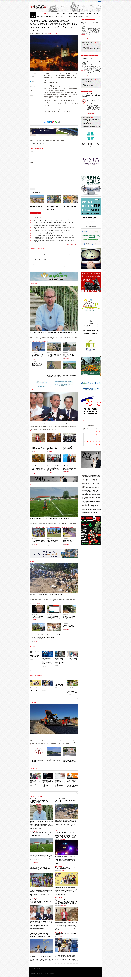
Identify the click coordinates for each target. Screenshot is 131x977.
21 (90, 441)
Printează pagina (34, 86)
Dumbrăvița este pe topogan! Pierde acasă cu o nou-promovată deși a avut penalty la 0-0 (53, 222)
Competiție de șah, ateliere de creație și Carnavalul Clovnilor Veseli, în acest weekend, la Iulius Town (72, 690)
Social (32, 561)
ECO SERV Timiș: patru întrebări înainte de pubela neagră (68, 626)
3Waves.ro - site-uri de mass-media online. (42, 974)
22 (93, 441)
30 (96, 444)
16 (96, 437)
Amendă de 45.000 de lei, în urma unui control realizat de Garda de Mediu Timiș (51, 219)
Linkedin (33, 81)
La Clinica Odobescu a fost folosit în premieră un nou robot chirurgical (72, 660)
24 (99, 441)
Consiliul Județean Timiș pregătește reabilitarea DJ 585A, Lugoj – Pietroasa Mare (69, 374)
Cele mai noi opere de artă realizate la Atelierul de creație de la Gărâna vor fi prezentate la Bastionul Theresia (60, 683)
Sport (58, 13)
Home (38, 13)
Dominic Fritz (35, 341)
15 (93, 437)
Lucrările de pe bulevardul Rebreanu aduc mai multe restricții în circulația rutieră (68, 355)
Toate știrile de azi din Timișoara (71, 244)
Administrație (45, 13)
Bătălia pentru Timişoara (87, 44)
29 (93, 444)
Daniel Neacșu (39, 520)
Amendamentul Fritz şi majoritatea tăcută (43, 233)
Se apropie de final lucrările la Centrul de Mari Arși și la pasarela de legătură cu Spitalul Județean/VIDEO (60, 661)
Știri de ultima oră (35, 796)
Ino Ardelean (35, 473)
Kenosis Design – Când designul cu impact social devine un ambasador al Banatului (90, 95)
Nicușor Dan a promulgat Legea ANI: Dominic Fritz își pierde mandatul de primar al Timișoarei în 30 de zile (41, 935)
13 (87, 437)
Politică (53, 13)
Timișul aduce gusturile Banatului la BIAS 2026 (65, 934)
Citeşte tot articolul (33, 340)
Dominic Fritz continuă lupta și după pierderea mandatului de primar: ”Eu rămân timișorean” (54, 235)
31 (99, 444)
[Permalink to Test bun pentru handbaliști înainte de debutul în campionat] (69, 532)
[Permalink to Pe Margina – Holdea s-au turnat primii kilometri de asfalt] (54, 751)
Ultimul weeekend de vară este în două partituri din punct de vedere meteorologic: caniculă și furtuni (91, 485)
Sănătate (89, 13)
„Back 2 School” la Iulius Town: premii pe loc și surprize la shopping (48, 232)
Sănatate (32, 646)
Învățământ (33, 768)
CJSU (34, 97)
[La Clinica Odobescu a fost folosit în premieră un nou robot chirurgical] (72, 653)
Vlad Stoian (56, 33)
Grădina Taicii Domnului (85, 55)
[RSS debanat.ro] (100, 2)
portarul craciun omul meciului (60, 527)
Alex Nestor (50, 451)
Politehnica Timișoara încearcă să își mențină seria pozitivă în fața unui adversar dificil (52, 230)
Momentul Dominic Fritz (87, 58)
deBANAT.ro (65, 7)
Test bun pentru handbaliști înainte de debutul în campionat (68, 541)
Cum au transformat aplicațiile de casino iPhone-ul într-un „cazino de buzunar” (53, 636)
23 (96, 441)
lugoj (36, 97)
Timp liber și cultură (72, 13)
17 (99, 437)
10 (99, 434)
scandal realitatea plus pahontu (43, 341)
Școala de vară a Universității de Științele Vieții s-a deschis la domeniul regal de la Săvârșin (35, 783)
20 (87, 441)
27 (87, 444)
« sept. (82, 447)
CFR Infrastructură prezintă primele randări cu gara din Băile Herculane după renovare (69, 760)
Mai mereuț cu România (87, 81)
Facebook (33, 78)
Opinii (64, 13)
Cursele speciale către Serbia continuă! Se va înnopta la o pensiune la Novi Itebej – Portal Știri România (91, 501)
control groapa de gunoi (37, 603)
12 (84, 437)
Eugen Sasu (83, 70)
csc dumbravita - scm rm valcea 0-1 (39, 527)
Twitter (32, 76)
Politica (32, 390)
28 (90, 444)
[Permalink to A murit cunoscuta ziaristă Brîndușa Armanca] (39, 608)
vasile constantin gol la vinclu (70, 527)
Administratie (49, 33)
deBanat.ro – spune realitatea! (39, 973)
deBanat (34, 619)
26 (84, 444)
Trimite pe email (34, 84)
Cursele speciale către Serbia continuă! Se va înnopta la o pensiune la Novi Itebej (51, 220)
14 (90, 437)
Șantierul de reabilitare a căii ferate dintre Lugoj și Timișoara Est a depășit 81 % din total (36, 206)
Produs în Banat (84, 91)
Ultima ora (86, 19)
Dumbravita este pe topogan (50, 527)
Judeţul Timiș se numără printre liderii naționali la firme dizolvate (38, 760)
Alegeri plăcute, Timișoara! (88, 85)
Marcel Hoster (39, 334)
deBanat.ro (63, 936)
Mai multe (96, 13)
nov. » (85, 447)
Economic (82, 13)
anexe (31, 97)
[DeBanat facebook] (98, 2)
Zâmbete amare (91, 19)
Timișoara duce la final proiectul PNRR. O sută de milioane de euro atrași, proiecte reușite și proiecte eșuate (37, 366)
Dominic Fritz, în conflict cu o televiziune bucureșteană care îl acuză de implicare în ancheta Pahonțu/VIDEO (64, 16)
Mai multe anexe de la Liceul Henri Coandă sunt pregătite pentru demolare (69, 206)
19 (84, 441)
